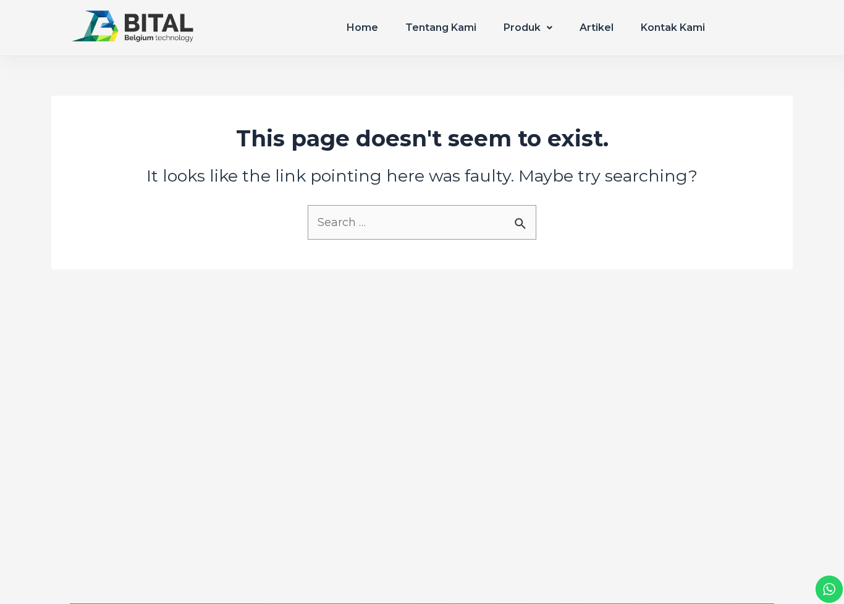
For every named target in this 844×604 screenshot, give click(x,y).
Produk (522, 27)
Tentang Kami (440, 27)
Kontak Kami (673, 27)
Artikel (597, 27)
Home (362, 27)
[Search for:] (422, 223)
